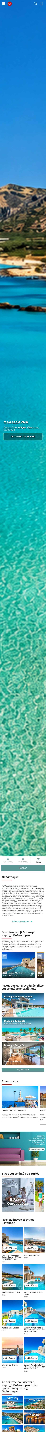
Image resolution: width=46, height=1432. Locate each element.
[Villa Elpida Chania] (12, 1350)
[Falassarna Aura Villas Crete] (34, 1277)
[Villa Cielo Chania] (34, 1240)
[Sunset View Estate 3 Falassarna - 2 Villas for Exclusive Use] (34, 1350)
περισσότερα (23, 1070)
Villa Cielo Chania (31, 1255)
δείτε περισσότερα (20, 921)
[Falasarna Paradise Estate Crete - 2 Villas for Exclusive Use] (12, 1240)
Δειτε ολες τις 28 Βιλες (23, 436)
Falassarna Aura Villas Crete (34, 1293)
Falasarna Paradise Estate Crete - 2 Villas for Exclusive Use (11, 1257)
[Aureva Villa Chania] (12, 1313)
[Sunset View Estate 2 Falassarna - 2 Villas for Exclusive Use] (34, 1313)
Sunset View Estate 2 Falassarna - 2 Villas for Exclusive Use (34, 1329)
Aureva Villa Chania (10, 1328)
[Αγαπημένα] (4, 956)
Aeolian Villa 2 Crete (11, 1292)
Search (23, 868)
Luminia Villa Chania (16, 973)
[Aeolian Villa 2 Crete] (12, 1277)
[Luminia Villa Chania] (18, 965)
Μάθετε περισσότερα (36, 1149)
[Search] (35, 4)
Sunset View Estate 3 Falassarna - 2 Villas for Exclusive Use (34, 1367)
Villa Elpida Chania (10, 1365)
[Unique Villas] (9, 3)
